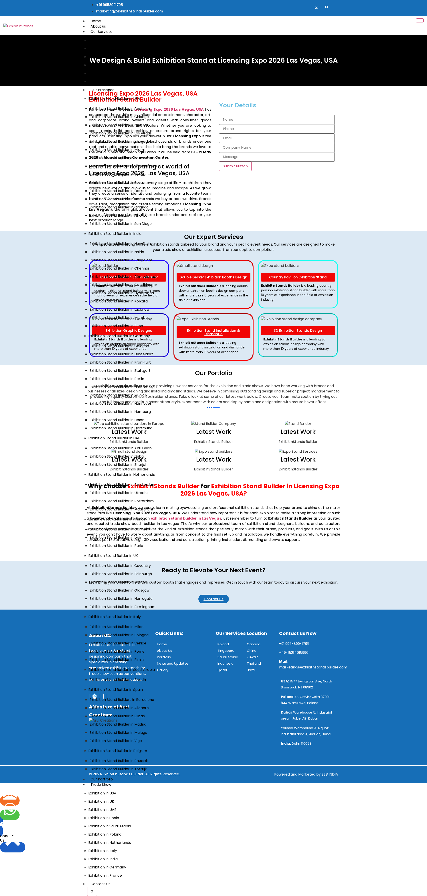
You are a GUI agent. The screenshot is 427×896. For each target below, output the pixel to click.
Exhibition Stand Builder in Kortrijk (118, 769)
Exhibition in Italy (102, 850)
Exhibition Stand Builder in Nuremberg (122, 387)
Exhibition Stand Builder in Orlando (119, 207)
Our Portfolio (102, 779)
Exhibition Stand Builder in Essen (116, 419)
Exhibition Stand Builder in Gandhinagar (123, 284)
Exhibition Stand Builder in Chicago (119, 116)
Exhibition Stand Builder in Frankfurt (120, 362)
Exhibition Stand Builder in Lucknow (119, 309)
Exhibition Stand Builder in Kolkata (118, 301)
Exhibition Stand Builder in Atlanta (118, 215)
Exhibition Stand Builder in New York (120, 125)
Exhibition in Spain (103, 817)
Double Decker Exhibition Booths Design (123, 48)
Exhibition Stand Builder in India (114, 233)
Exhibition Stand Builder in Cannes (118, 529)
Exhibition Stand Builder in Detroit (118, 190)
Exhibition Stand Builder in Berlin (116, 378)
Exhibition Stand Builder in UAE (114, 438)
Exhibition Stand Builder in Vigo (115, 740)
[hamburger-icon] (420, 20)
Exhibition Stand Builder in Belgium (117, 750)
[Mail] (10, 800)
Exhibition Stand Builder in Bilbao (117, 716)
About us (98, 26)
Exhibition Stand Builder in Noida (116, 251)
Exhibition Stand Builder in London (118, 582)
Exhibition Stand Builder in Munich (118, 395)
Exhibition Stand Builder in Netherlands (121, 474)
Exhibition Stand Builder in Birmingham (122, 606)
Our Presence (103, 89)
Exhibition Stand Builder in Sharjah (118, 464)
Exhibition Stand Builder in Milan (116, 626)
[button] (6, 824)
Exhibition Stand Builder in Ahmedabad (122, 276)
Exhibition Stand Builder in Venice (117, 643)
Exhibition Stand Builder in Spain (115, 689)
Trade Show (101, 784)
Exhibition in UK (101, 801)
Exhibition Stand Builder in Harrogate (121, 598)
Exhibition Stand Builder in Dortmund (120, 428)
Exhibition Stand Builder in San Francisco (124, 157)
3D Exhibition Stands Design (112, 81)
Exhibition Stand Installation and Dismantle (125, 73)
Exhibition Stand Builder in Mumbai (118, 317)
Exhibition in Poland (104, 834)
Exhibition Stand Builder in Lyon (115, 537)
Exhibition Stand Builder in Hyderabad (121, 293)
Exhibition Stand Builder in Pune (116, 325)
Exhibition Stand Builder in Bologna (119, 635)
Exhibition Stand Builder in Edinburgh (120, 573)
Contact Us (100, 883)
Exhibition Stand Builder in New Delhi (120, 243)
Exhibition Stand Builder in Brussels (119, 760)
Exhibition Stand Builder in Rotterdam (121, 501)
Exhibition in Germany (107, 867)
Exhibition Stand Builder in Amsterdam (122, 484)
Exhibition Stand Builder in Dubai (116, 456)
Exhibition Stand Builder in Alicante (119, 707)
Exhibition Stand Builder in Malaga (118, 732)
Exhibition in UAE (102, 809)
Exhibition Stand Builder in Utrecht (118, 492)
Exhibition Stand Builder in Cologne (119, 345)
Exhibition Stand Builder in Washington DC (125, 166)
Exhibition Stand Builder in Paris (116, 545)
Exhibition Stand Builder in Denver (118, 199)
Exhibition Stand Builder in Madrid (117, 724)
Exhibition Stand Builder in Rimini (116, 659)
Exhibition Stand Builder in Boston (118, 182)
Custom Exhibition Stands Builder (116, 40)
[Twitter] (316, 8)
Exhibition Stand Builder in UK (113, 555)
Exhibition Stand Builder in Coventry (120, 565)
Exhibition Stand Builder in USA (114, 98)
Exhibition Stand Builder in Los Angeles (122, 141)
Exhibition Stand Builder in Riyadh (117, 679)
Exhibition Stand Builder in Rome (117, 651)
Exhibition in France (105, 875)
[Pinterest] (326, 8)
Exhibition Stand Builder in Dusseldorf (121, 354)
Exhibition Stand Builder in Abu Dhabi (120, 448)
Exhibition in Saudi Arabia (109, 826)
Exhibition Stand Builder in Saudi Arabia (121, 669)
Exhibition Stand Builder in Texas (117, 174)
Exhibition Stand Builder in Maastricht (121, 509)
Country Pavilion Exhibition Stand (116, 56)
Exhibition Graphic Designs (111, 65)
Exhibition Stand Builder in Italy (114, 616)
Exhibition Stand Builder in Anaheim (119, 108)
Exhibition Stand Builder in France (117, 519)
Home (96, 21)
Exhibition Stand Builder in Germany (119, 335)
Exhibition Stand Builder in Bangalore (120, 260)
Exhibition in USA (102, 793)
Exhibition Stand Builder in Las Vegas (120, 133)
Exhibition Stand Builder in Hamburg (120, 411)
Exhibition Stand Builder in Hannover (120, 403)
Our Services (102, 31)
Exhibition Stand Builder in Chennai (119, 268)
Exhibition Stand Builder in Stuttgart (120, 370)
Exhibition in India (103, 859)
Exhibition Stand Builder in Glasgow (119, 590)
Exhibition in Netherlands (109, 842)
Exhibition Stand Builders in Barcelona (121, 699)
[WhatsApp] (10, 815)
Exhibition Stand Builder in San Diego (120, 223)
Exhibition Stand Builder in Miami (117, 149)
